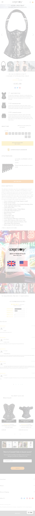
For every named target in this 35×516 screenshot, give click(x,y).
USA (23, 268)
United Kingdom (11, 268)
